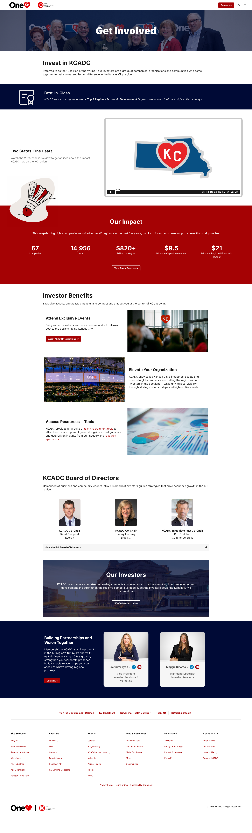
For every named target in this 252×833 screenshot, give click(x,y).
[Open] (238, 5)
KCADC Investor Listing (126, 603)
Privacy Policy (106, 785)
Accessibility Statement (141, 785)
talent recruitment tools (98, 428)
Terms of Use (121, 785)
